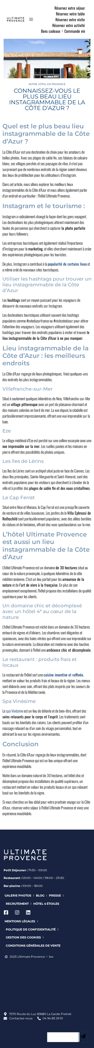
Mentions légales (20, 921)
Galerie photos (18, 895)
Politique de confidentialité (31, 929)
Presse (55, 895)
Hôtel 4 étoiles (46, 903)
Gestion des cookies (23, 937)
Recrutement (17, 903)
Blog (40, 895)
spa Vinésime (14, 711)
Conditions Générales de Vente (33, 945)
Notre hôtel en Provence (47, 84)
